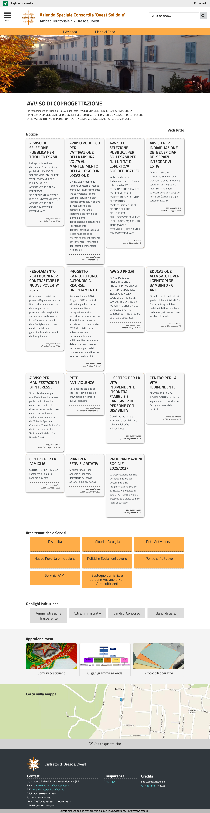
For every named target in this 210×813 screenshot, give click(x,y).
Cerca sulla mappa (41, 694)
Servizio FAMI (55, 575)
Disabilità (55, 541)
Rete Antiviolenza (159, 541)
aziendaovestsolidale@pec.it (48, 789)
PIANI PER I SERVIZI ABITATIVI (84, 461)
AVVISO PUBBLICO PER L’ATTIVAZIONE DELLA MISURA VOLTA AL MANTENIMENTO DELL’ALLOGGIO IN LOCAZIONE (84, 159)
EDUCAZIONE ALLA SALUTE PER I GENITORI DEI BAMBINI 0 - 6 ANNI (165, 280)
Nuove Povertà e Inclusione (55, 558)
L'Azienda (70, 31)
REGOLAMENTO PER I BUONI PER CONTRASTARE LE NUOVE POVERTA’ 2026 (44, 280)
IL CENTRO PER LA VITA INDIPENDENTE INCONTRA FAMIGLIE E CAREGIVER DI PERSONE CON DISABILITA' (125, 394)
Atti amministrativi (88, 613)
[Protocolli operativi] (158, 656)
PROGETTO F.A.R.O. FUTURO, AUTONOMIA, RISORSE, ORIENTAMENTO (83, 280)
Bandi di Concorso (126, 613)
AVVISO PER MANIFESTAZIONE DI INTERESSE (44, 382)
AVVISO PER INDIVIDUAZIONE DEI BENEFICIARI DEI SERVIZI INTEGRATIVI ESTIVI (164, 154)
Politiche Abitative (159, 558)
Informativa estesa (138, 811)
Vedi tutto (176, 130)
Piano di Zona (105, 31)
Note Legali (110, 781)
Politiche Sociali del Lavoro (107, 558)
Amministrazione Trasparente (48, 615)
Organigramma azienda (105, 673)
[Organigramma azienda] (105, 656)
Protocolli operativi (158, 673)
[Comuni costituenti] (51, 656)
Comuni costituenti (51, 673)
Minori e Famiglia (107, 541)
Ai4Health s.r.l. (149, 786)
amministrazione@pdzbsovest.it (51, 785)
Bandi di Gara (166, 613)
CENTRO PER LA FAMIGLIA (42, 461)
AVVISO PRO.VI (122, 271)
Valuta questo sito (107, 743)
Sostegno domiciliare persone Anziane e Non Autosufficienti (107, 579)
